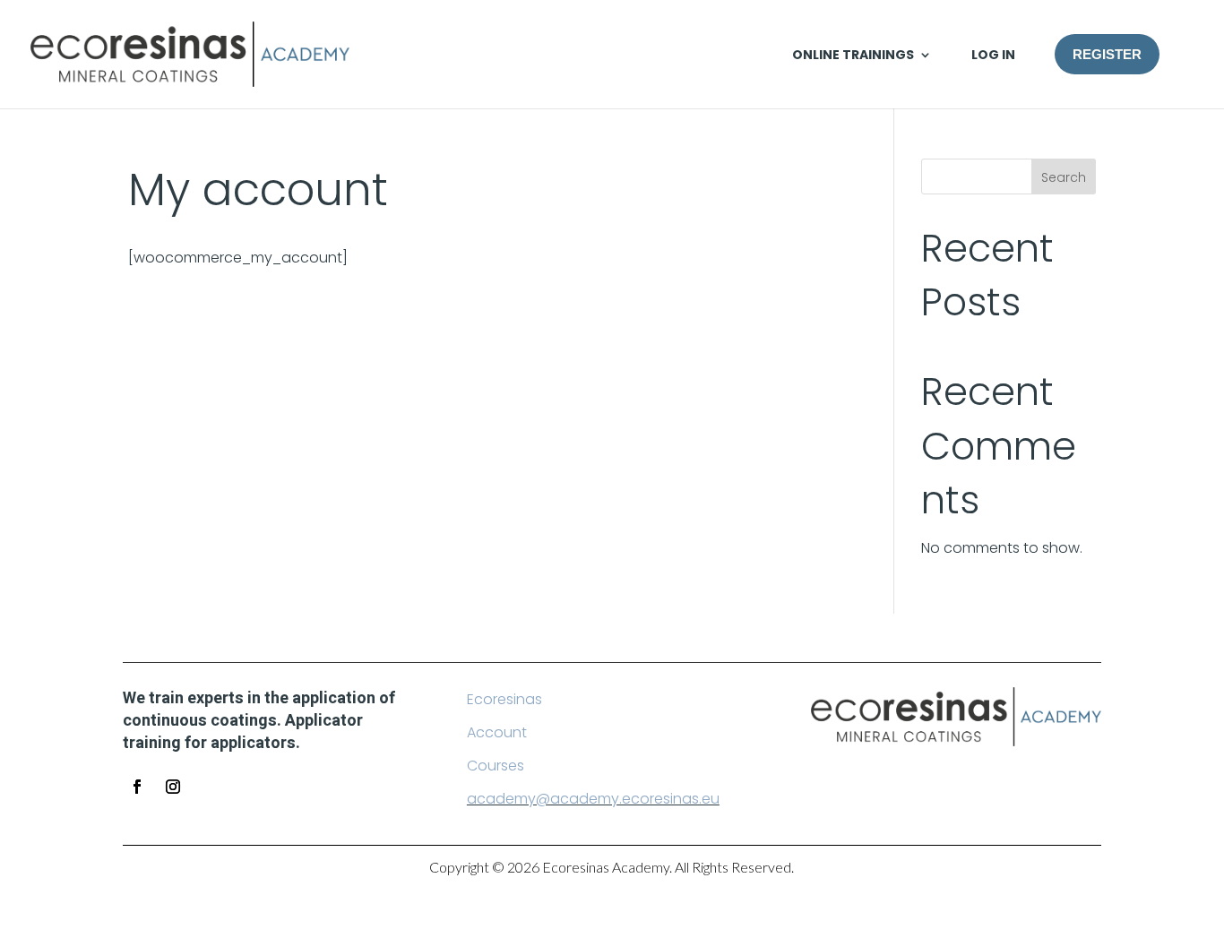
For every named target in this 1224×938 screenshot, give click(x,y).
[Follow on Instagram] (173, 786)
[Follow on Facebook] (137, 786)
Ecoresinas (504, 699)
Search (1063, 177)
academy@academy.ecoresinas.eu (593, 798)
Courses (495, 765)
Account (497, 732)
